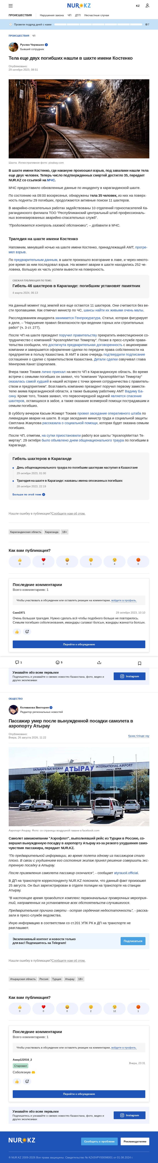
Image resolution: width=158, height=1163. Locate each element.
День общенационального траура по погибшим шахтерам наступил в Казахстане (77, 467)
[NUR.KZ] (79, 5)
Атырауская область (23, 979)
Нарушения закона (52, 15)
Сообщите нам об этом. (68, 513)
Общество (16, 698)
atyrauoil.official (126, 873)
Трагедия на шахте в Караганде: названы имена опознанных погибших (70, 480)
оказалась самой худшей (29, 381)
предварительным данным (35, 260)
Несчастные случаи (96, 15)
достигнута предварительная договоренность (85, 345)
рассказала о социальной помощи (69, 423)
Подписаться (133, 941)
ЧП (69, 15)
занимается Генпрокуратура (77, 318)
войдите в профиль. (124, 600)
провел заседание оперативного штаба (109, 413)
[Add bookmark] (139, 663)
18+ (64, 531)
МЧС (51, 180)
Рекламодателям (135, 1141)
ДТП (78, 15)
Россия (44, 979)
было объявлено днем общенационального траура (83, 440)
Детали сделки (106, 359)
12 (114, 1011)
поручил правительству (78, 335)
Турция (56, 979)
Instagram (132, 676)
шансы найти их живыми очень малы (113, 310)
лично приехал (54, 372)
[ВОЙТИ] (147, 6)
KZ (138, 5)
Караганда (51, 531)
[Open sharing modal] (99, 662)
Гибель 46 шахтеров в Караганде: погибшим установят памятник (76, 285)
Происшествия (20, 15)
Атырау (69, 979)
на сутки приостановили (61, 435)
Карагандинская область (25, 531)
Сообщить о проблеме (99, 1141)
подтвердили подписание (124, 354)
